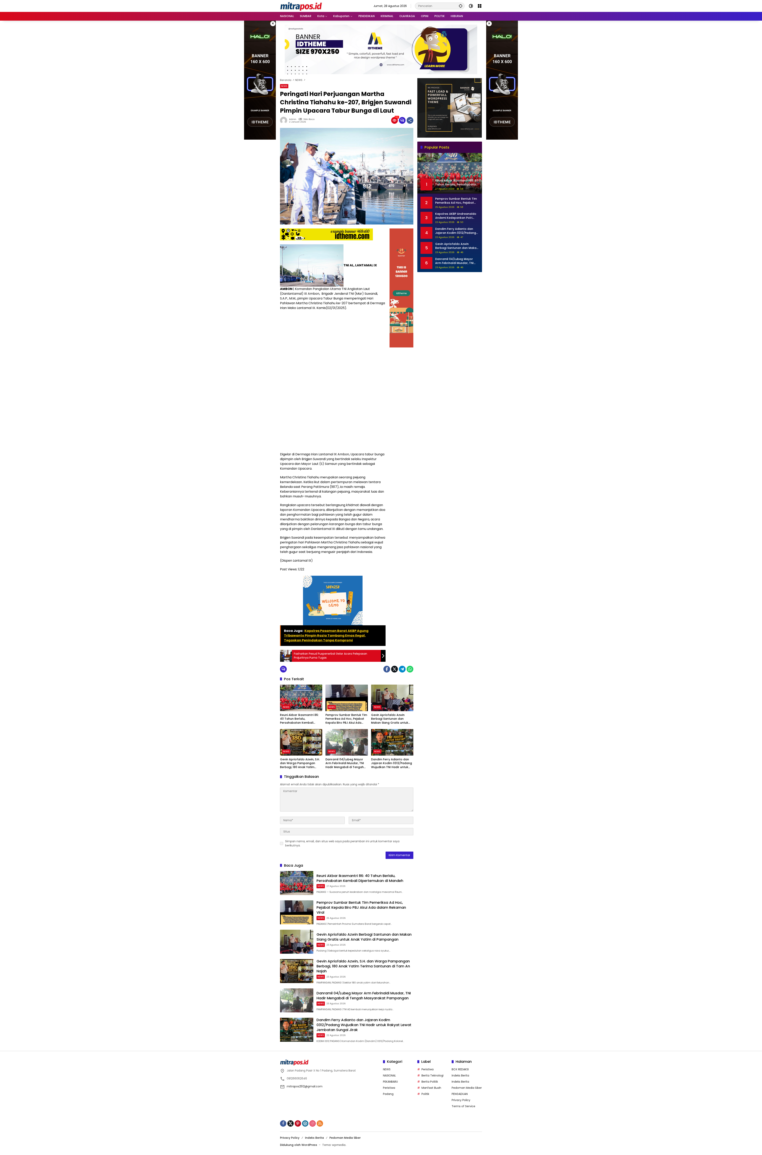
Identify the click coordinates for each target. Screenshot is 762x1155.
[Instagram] (312, 1123)
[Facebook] (386, 669)
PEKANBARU (390, 1082)
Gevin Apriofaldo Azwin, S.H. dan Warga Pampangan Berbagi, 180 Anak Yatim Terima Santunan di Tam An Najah (300, 763)
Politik (425, 1094)
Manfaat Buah (431, 1088)
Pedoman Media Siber (467, 1088)
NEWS (284, 86)
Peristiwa (389, 1088)
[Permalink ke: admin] (284, 120)
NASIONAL (389, 1075)
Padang (388, 1094)
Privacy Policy (461, 1100)
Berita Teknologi (432, 1075)
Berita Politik (429, 1082)
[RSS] (320, 1123)
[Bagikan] (410, 120)
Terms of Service (463, 1106)
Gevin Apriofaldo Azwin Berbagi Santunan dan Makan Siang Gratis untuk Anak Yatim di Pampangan (390, 719)
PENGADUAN (460, 1094)
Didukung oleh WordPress (298, 1145)
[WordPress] (305, 1123)
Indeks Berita (460, 1075)
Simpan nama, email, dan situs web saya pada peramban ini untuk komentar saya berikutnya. (342, 843)
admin (292, 119)
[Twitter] (394, 669)
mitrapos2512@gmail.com (304, 1086)
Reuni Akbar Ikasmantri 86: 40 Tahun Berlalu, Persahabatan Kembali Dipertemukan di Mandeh (299, 719)
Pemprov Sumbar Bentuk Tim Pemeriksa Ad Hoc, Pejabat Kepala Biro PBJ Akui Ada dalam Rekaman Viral (346, 719)
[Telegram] (402, 669)
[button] (461, 6)
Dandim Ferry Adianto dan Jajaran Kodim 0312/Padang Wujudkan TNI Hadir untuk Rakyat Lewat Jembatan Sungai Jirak (391, 763)
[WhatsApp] (410, 669)
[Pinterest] (298, 1123)
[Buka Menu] (479, 6)
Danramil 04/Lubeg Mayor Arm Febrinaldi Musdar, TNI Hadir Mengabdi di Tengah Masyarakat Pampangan (344, 763)
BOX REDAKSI (460, 1069)
